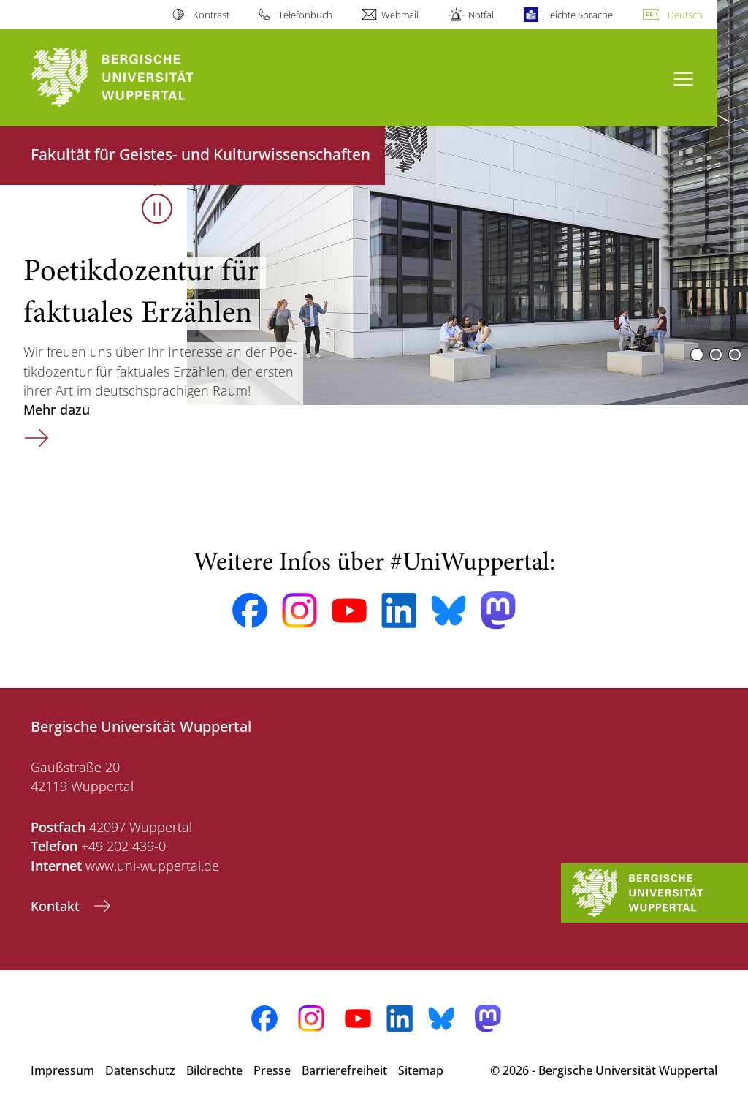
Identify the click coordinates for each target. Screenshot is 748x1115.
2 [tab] (716, 354)
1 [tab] (697, 354)
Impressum (62, 1070)
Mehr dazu (142, 436)
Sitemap (420, 1070)
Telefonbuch (305, 14)
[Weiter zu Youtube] (349, 610)
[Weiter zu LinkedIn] (398, 610)
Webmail (400, 14)
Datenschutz (140, 1070)
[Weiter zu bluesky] (448, 610)
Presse (272, 1070)
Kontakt (57, 906)
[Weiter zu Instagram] (299, 610)
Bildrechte (214, 1070)
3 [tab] (735, 354)
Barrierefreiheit (344, 1070)
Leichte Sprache (579, 14)
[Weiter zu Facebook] (249, 610)
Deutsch (685, 14)
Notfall (481, 14)
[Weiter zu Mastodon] (498, 610)
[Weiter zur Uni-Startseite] (139, 78)
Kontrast (211, 14)
